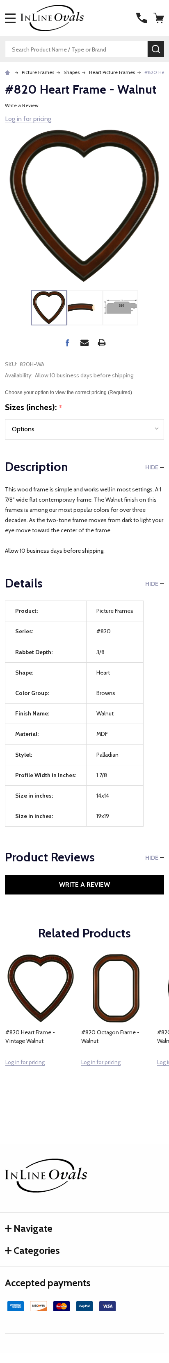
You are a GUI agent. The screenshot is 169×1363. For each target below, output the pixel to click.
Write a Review (22, 105)
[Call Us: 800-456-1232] (141, 18)
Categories (37, 1250)
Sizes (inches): (34, 407)
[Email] (84, 342)
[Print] (101, 342)
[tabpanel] (40, 1028)
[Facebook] (67, 342)
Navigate (33, 1228)
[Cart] (159, 18)
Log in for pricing (28, 119)
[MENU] (10, 18)
